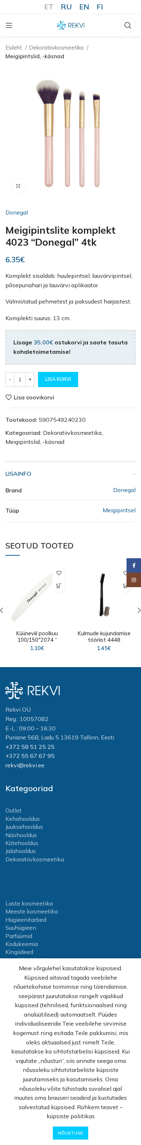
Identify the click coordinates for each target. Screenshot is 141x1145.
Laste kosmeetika (29, 903)
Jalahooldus (20, 850)
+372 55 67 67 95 (30, 755)
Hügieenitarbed (25, 919)
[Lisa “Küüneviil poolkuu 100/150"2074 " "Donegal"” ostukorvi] (58, 586)
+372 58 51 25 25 (30, 746)
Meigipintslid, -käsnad (34, 56)
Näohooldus (21, 835)
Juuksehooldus (24, 826)
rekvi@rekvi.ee (24, 765)
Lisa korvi (58, 379)
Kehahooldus (22, 818)
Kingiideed (19, 951)
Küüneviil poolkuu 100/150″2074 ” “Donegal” (37, 640)
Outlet (13, 810)
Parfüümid (18, 936)
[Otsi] (128, 25)
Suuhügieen (20, 927)
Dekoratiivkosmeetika (57, 47)
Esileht (14, 47)
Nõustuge (70, 1133)
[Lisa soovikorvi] (58, 573)
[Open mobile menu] (9, 25)
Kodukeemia (21, 943)
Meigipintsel (119, 510)
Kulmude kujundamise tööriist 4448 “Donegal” (104, 640)
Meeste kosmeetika (31, 911)
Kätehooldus (21, 843)
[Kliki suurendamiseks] (18, 186)
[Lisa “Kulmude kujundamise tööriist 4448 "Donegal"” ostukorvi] (125, 586)
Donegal (16, 212)
